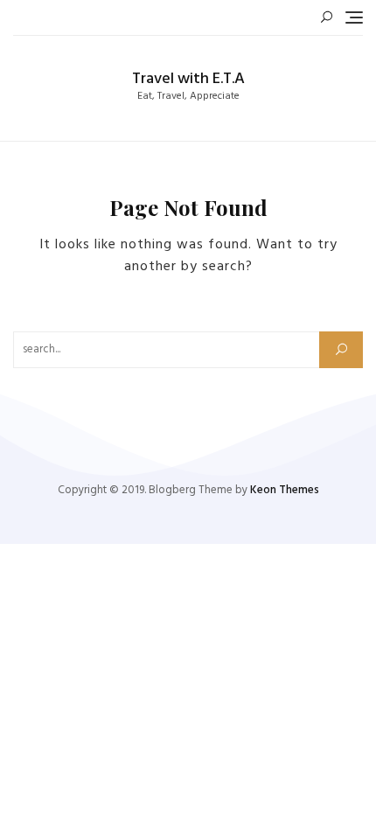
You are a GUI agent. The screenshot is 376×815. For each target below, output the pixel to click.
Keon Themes (284, 490)
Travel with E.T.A (188, 79)
